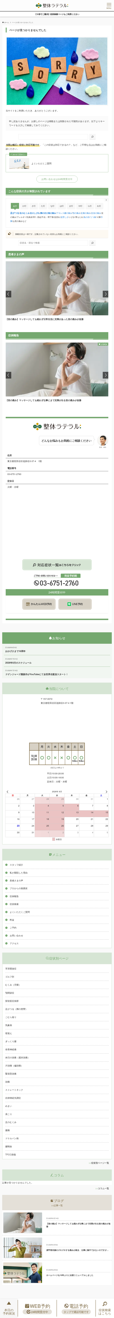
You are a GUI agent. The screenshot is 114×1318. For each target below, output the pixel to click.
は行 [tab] (62, 205)
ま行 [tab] (71, 205)
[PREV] (8, 791)
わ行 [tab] (99, 205)
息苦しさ (64, 216)
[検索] (92, 137)
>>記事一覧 (57, 1205)
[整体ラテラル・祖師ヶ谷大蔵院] (52, 5)
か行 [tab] (24, 205)
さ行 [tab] (34, 205)
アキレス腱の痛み (64, 212)
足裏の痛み (86, 212)
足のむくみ (24, 213)
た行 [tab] (43, 205)
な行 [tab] (52, 205)
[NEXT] (106, 791)
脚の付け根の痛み (48, 213)
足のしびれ (35, 213)
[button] (8, 294)
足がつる (14, 212)
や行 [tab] (80, 205)
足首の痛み (96, 212)
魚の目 (87, 216)
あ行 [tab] (15, 205)
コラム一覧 (103, 1188)
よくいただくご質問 (41, 163)
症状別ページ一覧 (100, 1162)
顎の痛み (76, 212)
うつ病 (93, 216)
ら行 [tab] (90, 205)
